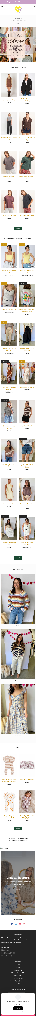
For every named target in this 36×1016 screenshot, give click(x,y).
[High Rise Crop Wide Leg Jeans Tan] (9, 334)
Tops (18, 626)
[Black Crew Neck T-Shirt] (27, 201)
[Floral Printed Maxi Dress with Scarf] (9, 373)
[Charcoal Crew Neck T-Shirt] (9, 162)
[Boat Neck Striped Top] (27, 411)
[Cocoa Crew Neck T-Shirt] (9, 201)
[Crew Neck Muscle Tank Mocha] (27, 489)
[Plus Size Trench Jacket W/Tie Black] (27, 84)
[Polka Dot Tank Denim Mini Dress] (27, 528)
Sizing (18, 967)
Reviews (18, 983)
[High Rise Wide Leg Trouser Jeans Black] (9, 123)
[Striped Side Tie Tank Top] (27, 373)
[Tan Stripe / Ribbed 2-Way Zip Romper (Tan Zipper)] (9, 765)
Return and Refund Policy (18, 973)
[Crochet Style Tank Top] (9, 295)
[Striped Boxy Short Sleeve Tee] (9, 450)
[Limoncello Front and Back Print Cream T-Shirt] (27, 295)
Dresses (18, 736)
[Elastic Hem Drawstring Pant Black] (27, 334)
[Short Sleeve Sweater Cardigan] (9, 411)
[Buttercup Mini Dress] (9, 489)
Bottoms (18, 681)
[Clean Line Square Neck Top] (9, 256)
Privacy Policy (18, 975)
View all (18, 228)
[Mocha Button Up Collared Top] (27, 123)
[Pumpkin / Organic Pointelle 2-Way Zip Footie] (9, 801)
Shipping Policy (18, 970)
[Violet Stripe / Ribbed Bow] (27, 765)
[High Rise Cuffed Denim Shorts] (27, 450)
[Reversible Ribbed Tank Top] (27, 256)
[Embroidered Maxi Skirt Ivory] (9, 528)
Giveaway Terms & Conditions (18, 981)
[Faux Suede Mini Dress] (9, 85)
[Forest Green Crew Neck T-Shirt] (27, 162)
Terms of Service (18, 978)
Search (18, 964)
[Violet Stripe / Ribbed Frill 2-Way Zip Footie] (27, 801)
